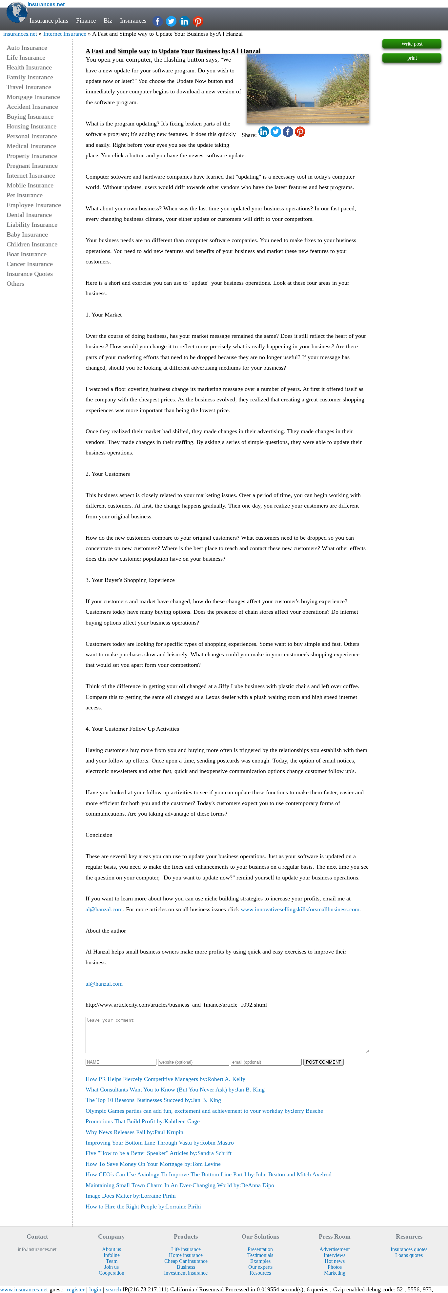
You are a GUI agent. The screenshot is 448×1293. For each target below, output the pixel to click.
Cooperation (111, 1273)
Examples (260, 1261)
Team (111, 1261)
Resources (260, 1273)
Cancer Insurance (30, 263)
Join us (111, 1267)
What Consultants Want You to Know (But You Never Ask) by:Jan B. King (175, 1089)
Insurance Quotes (30, 273)
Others (15, 283)
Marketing (334, 1273)
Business (186, 1267)
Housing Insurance (31, 126)
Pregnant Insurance (32, 165)
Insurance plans (49, 20)
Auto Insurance (27, 47)
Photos (335, 1267)
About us (111, 1249)
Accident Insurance (32, 106)
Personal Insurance (32, 136)
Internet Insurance (64, 33)
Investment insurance (186, 1273)
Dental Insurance (29, 214)
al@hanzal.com (104, 909)
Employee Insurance (34, 204)
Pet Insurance (25, 195)
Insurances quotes (409, 1249)
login (95, 1289)
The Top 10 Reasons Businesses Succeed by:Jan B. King (153, 1100)
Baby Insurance (27, 234)
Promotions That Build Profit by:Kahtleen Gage (143, 1121)
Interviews (334, 1255)
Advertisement (334, 1249)
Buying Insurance (30, 116)
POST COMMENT (323, 1062)
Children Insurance (32, 244)
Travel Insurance (29, 86)
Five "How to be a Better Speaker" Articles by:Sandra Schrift (159, 1153)
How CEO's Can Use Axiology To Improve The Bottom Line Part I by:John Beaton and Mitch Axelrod (209, 1174)
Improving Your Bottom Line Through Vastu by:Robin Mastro (160, 1142)
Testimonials (260, 1255)
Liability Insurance (32, 224)
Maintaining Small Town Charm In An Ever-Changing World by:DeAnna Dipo (180, 1185)
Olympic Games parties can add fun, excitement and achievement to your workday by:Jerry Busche (204, 1111)
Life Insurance (26, 57)
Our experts (260, 1267)
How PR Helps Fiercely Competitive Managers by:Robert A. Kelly (165, 1079)
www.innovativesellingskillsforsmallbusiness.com (300, 909)
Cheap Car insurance (186, 1261)
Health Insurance (29, 67)
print (412, 58)
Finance (86, 20)
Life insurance (186, 1249)
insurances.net (20, 33)
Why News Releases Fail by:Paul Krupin (134, 1132)
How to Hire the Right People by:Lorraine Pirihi (143, 1206)
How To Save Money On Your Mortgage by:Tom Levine (153, 1164)
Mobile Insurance (30, 185)
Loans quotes (409, 1255)
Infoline (112, 1255)
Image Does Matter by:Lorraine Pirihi (131, 1195)
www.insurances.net (24, 1289)
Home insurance (186, 1255)
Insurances (133, 20)
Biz (108, 20)
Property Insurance (32, 155)
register (76, 1289)
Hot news (335, 1261)
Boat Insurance (27, 254)
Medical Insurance (31, 145)
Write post (411, 44)
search (113, 1289)
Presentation (260, 1249)
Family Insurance (30, 77)
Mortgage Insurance (33, 96)
